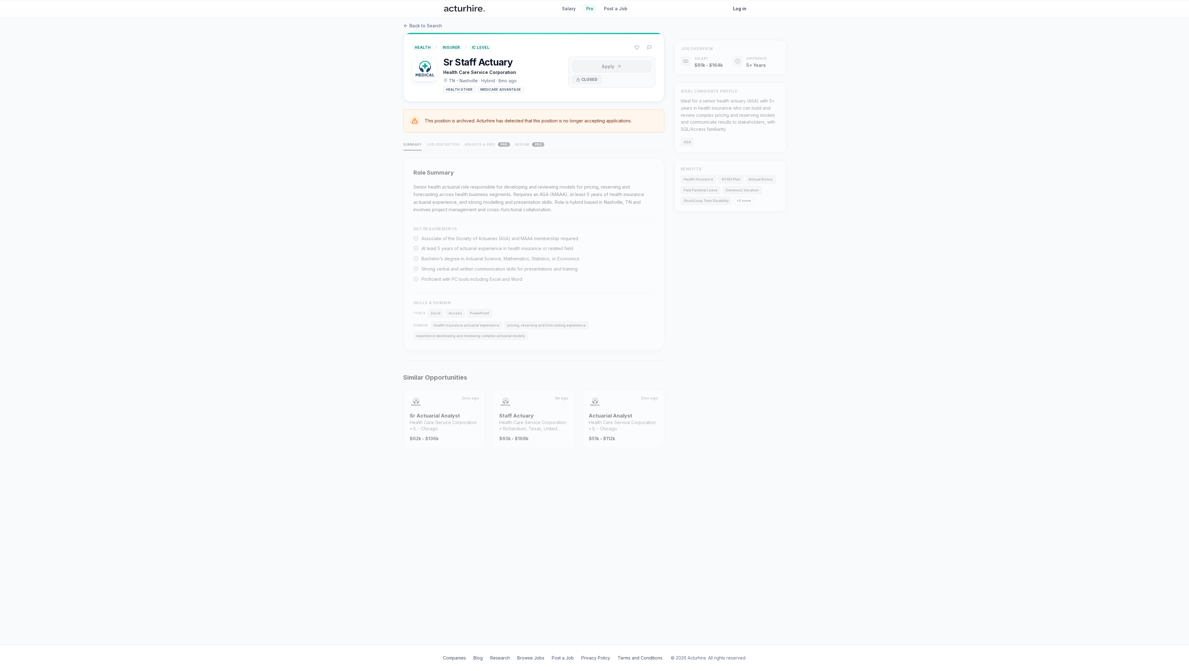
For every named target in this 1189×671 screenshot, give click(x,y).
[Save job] (637, 47)
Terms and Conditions (640, 657)
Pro (589, 8)
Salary (569, 8)
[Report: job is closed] (649, 47)
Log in (739, 8)
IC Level (481, 47)
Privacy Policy (595, 657)
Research (500, 657)
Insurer (451, 47)
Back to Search (425, 25)
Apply (607, 66)
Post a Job (615, 8)
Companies (454, 657)
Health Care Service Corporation (479, 72)
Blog (478, 657)
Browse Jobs (530, 657)
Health (423, 47)
